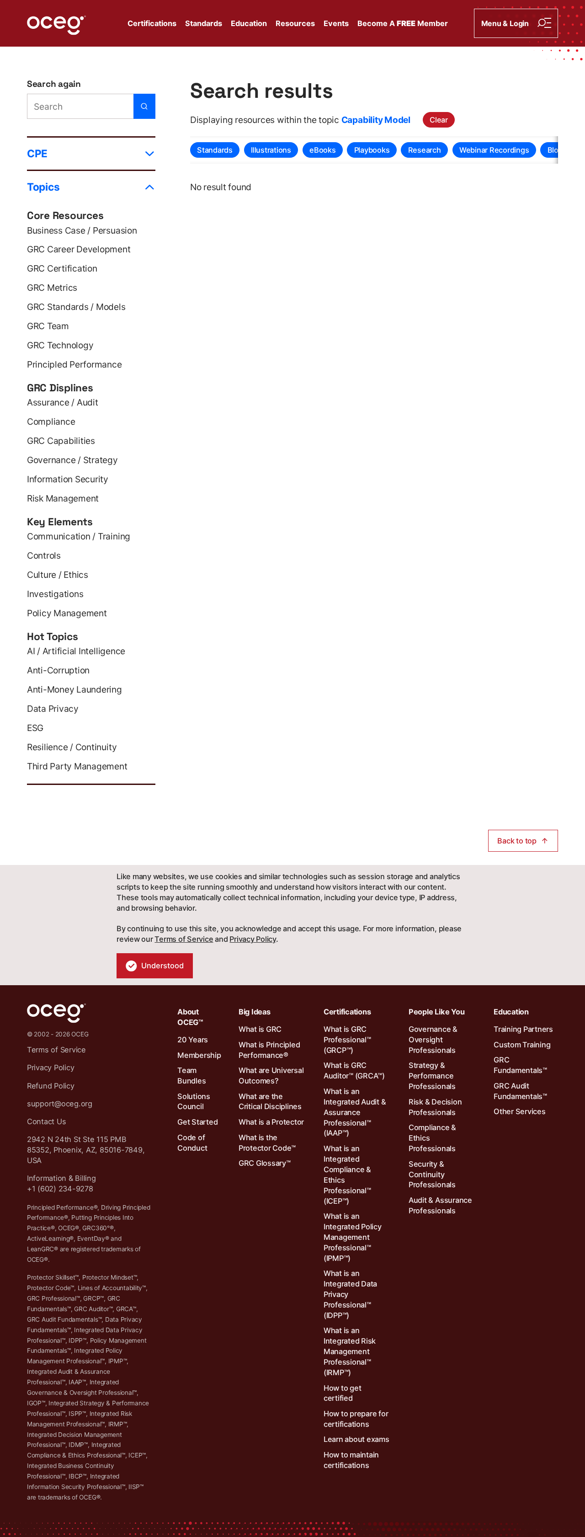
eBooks (322, 150)
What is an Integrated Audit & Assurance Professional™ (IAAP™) (355, 1112)
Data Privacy (53, 708)
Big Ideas (255, 1011)
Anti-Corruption (58, 670)
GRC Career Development (79, 249)
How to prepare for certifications (356, 1419)
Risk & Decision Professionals (435, 1107)
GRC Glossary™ (265, 1163)
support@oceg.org (59, 1103)
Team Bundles (191, 1075)
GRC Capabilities (61, 440)
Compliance (51, 421)
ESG (35, 727)
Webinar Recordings (494, 150)
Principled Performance (74, 364)
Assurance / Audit (62, 402)
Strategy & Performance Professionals (432, 1076)
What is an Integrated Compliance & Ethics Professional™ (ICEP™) (347, 1174)
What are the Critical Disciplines (270, 1101)
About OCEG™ (190, 1017)
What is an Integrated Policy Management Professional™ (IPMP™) (353, 1237)
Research (424, 150)
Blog (555, 150)
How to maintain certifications (351, 1460)
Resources (295, 23)
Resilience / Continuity (72, 747)
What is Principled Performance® (269, 1050)
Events (336, 23)
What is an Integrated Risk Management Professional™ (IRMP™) (350, 1351)
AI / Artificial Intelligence (76, 651)
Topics (43, 187)
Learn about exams (356, 1439)
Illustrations (271, 150)
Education (249, 23)
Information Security (67, 479)
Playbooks (372, 150)
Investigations (55, 593)
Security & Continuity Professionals (432, 1174)
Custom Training (522, 1044)
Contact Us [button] (46, 1121)
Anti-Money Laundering (74, 689)
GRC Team (48, 325)
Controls (44, 555)
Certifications (152, 23)
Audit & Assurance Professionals (440, 1205)
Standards (203, 23)
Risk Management (63, 498)
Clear (439, 119)
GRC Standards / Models (76, 306)
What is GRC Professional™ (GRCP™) (347, 1040)
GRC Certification (62, 268)
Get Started (197, 1121)
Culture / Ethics (57, 574)
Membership (199, 1055)
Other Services (520, 1111)
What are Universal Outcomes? (271, 1075)
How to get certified (343, 1393)
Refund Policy (50, 1085)
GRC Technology (60, 345)
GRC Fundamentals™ (520, 1065)
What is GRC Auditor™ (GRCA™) (354, 1070)
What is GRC (260, 1029)
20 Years (192, 1039)
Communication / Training (78, 536)
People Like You (436, 1011)
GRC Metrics (52, 287)
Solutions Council (193, 1101)
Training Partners (523, 1029)
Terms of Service (183, 939)
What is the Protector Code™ (267, 1143)
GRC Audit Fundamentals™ (520, 1091)
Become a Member (402, 23)
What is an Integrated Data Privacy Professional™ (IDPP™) (350, 1294)
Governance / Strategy (72, 459)
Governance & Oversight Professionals (433, 1040)
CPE (37, 153)
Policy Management (67, 613)
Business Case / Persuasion (82, 230)
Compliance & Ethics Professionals (432, 1138)
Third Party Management (77, 766)
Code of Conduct (192, 1143)
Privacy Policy (252, 939)
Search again (54, 84)
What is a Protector (271, 1121)
